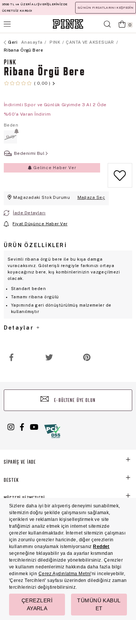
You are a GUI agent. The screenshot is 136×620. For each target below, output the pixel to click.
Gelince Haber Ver (54, 167)
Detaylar (20, 328)
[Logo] (68, 24)
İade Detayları (29, 212)
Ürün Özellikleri (35, 245)
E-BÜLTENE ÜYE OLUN (74, 400)
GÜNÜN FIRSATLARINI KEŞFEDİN (105, 7)
